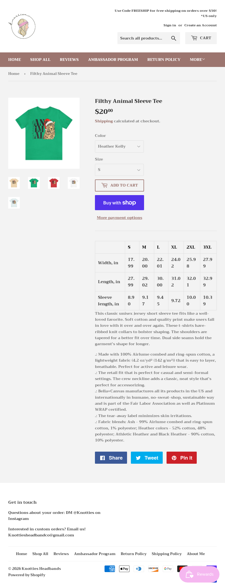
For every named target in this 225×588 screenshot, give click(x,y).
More (196, 59)
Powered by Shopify (26, 575)
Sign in (170, 25)
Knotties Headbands (41, 569)
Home (14, 59)
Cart (205, 38)
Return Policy (164, 59)
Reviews (69, 59)
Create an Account (200, 25)
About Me (196, 554)
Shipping (104, 121)
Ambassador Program (113, 59)
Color (100, 136)
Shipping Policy (167, 554)
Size (99, 159)
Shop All (40, 59)
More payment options (119, 218)
